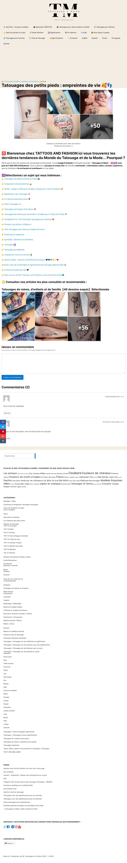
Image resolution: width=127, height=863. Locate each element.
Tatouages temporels (11, 745)
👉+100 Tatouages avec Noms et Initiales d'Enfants (23, 229)
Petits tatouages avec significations (17, 802)
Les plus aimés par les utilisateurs (28, 480)
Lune (119, 477)
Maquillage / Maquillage (12, 603)
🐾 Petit (84, 33)
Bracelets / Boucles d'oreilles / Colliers (18, 613)
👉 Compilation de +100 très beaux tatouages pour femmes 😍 (28, 219)
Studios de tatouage (11, 524)
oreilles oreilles (9, 711)
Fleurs (60, 476)
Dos (5, 680)
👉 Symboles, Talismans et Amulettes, (17, 239)
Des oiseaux (34, 473)
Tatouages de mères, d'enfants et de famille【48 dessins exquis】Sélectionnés (55, 289)
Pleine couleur (69, 477)
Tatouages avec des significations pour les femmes (23, 799)
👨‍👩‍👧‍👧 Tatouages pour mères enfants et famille (73, 27)
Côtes (6, 670)
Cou (5, 673)
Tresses (115, 484)
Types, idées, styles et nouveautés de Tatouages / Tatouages (26, 748)
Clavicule (7, 667)
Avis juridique (8, 772)
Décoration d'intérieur (12, 517)
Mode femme (8, 591)
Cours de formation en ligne (14, 508)
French (10, 843)
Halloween (84, 477)
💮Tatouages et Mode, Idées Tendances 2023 (21, 809)
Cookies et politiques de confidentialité (18, 785)
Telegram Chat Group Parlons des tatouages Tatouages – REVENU (28, 782)
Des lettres (103, 477)
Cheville (6, 727)
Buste (6, 717)
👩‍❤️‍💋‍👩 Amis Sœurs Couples (100, 33)
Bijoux (6, 569)
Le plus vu (49, 480)
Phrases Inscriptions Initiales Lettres (17, 557)
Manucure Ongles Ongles (13, 607)
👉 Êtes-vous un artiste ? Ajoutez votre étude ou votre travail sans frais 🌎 (33, 275)
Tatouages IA (78, 483)
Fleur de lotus (50, 477)
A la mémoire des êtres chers (14, 520)
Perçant (6, 628)
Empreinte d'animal (23, 473)
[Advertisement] (63, 62)
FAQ (5, 778)
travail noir (50, 473)
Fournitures (8, 563)
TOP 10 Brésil (9, 529)
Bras (5, 660)
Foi (42, 477)
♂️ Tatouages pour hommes (14, 38)
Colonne (114, 473)
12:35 (122, 396)
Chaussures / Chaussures (13, 617)
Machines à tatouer (11, 565)
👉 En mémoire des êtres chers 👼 (16, 199)
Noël (57, 481)
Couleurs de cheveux (96, 473)
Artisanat (7, 585)
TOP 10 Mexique (10, 549)
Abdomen (7, 653)
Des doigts (8, 677)
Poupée (6, 697)
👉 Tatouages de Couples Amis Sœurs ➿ (19, 209)
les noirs (63, 480)
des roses (25, 484)
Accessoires (8, 593)
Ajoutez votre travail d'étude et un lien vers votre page (24, 768)
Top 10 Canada (9, 532)
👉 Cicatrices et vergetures (13, 234)
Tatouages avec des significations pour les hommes (23, 795)
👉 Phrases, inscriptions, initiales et (16, 224)
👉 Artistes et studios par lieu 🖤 (15, 270)
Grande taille (66, 484)
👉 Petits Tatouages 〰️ (11, 204)
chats (77, 477)
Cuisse (6, 700)
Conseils (106, 483)
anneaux (7, 571)
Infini (91, 477)
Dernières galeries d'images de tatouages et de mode (23, 805)
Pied (5, 721)
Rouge (17, 484)
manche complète (10, 690)
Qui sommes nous (10, 788)
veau (5, 714)
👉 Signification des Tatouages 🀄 (16, 194)
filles (70, 480)
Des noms (76, 480)
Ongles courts (10, 487)
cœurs (6, 477)
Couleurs (74, 473)
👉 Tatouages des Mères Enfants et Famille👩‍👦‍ (21, 179)
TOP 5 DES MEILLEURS (12, 752)
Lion (95, 477)
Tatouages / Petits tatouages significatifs (19, 732)
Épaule (6, 684)
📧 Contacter (72, 38)
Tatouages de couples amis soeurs (16, 738)
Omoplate (7, 707)
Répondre (7, 413)
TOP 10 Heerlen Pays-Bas (13, 546)
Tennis (89, 483)
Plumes (12, 484)
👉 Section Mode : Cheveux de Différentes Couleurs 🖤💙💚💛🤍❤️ (30, 260)
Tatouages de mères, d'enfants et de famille (22, 81)
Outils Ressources (10, 560)
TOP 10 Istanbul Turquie (13, 542)
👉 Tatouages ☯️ (9, 245)
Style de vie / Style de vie (13, 579)
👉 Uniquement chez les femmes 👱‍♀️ (17, 184)
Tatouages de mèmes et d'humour (16, 588)
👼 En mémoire (70, 33)
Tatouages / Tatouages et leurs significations (20, 735)
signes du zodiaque (50, 483)
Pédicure (84, 480)
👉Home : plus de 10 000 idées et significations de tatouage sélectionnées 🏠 (34, 265)
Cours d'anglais (9, 510)
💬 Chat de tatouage (37, 38)
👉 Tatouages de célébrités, (13, 250)
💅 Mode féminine (36, 33)
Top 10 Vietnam (9, 553)
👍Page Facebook (56, 38)
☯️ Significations (54, 33)
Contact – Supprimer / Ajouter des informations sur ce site (25, 775)
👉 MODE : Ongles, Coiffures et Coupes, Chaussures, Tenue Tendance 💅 (32, 189)
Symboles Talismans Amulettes (15, 638)
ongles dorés (21, 487)
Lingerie (7, 600)
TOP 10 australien (10, 526)
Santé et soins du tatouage (14, 635)
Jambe (6, 724)
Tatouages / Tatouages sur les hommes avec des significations (27, 645)
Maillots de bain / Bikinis (13, 620)
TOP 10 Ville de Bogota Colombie (16, 536)
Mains (6, 694)
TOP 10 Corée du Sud (12, 539)
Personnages (94, 481)
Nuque (6, 704)
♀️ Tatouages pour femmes (104, 27)
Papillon (8, 480)
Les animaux (10, 473)
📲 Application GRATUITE (42, 27)
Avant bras (8, 657)
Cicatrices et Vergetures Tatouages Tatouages (21, 504)
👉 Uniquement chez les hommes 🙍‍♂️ (17, 255)
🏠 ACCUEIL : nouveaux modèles (16, 27)
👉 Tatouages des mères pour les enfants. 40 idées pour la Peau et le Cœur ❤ (34, 214)
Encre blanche (97, 484)
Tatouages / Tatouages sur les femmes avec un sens (23, 648)
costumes (7, 597)
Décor (6, 514)
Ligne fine (113, 477)
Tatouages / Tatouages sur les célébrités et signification (24, 641)
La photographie (10, 581)
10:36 (122, 422)
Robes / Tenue (9, 624)
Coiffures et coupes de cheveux (15, 610)
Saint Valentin (34, 484)
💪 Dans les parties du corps (14, 33)
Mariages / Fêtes (10, 501)
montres (7, 575)
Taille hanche (8, 663)
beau (42, 473)
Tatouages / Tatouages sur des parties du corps (21, 651)
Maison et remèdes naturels (14, 631)
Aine (5, 687)
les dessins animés (61, 473)
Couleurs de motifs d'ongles (24, 477)
